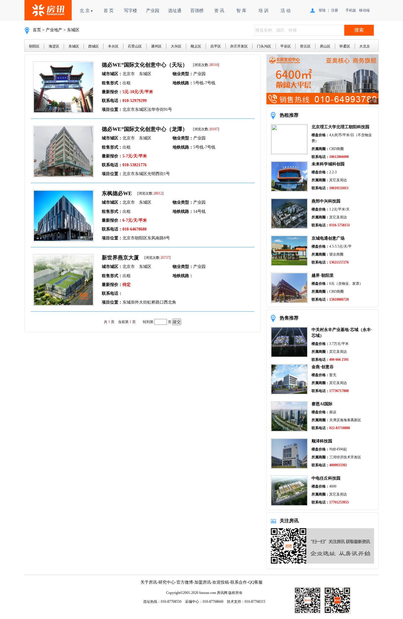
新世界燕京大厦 (120, 258)
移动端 (364, 10)
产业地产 (54, 30)
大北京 (364, 46)
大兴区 (176, 46)
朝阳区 (34, 46)
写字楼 (130, 10)
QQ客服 (255, 582)
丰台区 (113, 46)
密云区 (305, 46)
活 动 (286, 10)
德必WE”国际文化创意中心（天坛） (145, 65)
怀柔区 (345, 46)
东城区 (73, 46)
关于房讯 (148, 582)
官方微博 (184, 582)
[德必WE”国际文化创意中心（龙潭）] (63, 175)
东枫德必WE (117, 193)
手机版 (350, 10)
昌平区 (215, 46)
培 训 (263, 10)
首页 (37, 30)
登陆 (322, 10)
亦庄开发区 (239, 46)
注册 (334, 10)
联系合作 (238, 582)
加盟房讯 (202, 582)
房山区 (325, 46)
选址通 (174, 10)
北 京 (86, 10)
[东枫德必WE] (63, 240)
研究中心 (166, 582)
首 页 (109, 10)
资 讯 (219, 10)
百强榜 (197, 10)
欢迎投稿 (220, 582)
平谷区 (285, 46)
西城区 (93, 46)
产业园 (152, 10)
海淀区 (54, 46)
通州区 (156, 46)
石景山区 (135, 46)
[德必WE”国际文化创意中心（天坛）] (63, 111)
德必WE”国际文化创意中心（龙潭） (145, 129)
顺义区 (196, 46)
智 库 (241, 10)
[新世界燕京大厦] (63, 304)
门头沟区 (264, 46)
